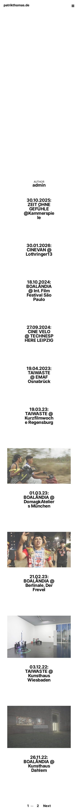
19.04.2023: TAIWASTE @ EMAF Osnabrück (39, 375)
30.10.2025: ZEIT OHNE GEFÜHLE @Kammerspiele (39, 209)
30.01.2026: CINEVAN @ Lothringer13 (39, 250)
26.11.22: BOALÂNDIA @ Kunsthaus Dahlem (39, 764)
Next (47, 806)
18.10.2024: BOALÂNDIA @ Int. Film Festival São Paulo (39, 290)
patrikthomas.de (16, 5)
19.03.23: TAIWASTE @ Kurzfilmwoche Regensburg (39, 416)
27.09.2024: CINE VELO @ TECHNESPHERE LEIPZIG (39, 334)
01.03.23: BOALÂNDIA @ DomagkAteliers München (39, 499)
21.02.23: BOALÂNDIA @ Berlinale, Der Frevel (39, 583)
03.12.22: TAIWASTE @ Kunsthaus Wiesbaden (39, 673)
